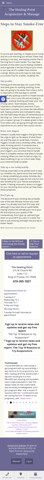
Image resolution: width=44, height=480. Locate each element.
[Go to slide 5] (20, 402)
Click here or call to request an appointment (22, 255)
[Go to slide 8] (29, 402)
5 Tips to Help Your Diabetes (34, 244)
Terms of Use (28, 451)
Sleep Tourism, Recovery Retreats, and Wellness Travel (22, 428)
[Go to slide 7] (26, 402)
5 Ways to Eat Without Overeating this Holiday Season (13, 244)
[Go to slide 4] (17, 402)
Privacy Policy (22, 453)
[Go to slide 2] (10, 402)
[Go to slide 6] (23, 402)
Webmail (16, 461)
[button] (3, 99)
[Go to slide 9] (33, 402)
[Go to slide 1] (7, 402)
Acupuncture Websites (16, 445)
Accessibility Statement (22, 440)
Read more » (26, 398)
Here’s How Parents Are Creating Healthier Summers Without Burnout (22, 424)
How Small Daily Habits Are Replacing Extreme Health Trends (22, 432)
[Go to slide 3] (14, 402)
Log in (29, 461)
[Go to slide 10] (36, 402)
